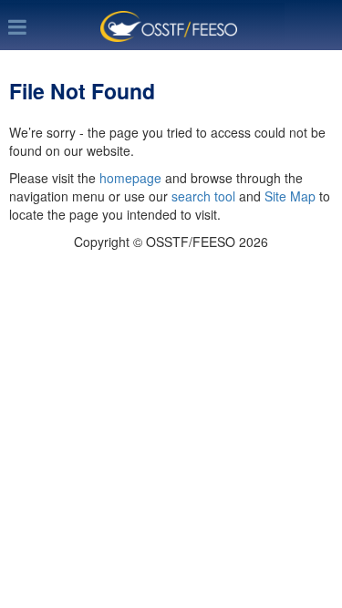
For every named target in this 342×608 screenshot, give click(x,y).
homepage (130, 178)
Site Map (290, 196)
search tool (203, 196)
